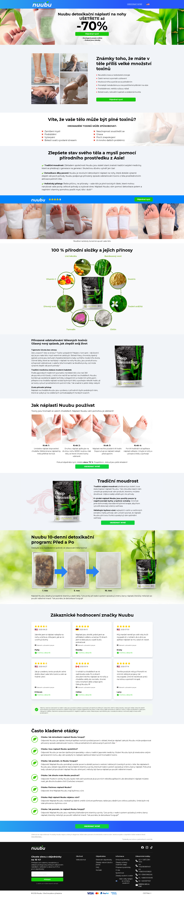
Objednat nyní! (134, 4)
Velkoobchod (81, 860)
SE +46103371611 (144, 881)
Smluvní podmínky (122, 860)
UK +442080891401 (144, 866)
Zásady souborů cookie (124, 876)
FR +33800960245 (145, 875)
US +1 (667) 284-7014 (144, 861)
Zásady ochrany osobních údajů (121, 864)
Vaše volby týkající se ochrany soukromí (125, 881)
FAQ (97, 867)
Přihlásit (47, 879)
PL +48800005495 (145, 878)
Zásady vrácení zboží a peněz (104, 864)
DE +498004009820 (145, 871)
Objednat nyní (143, 199)
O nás (118, 870)
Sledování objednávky (104, 860)
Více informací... (36, 836)
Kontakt (99, 870)
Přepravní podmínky (123, 867)
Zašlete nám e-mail (144, 885)
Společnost (120, 873)
